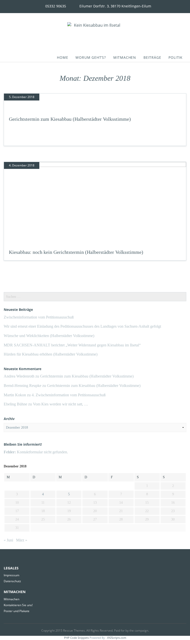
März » (21, 540)
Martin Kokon (15, 395)
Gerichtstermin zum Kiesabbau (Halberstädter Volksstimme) (70, 119)
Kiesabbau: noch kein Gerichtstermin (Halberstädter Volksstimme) (76, 252)
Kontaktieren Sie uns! (18, 605)
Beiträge (152, 57)
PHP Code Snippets (76, 638)
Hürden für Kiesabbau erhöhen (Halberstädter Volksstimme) (50, 354)
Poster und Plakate (16, 611)
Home (62, 57)
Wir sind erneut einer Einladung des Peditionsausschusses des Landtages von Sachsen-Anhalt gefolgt (82, 326)
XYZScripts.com (116, 638)
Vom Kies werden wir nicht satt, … (60, 404)
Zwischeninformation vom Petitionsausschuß (39, 317)
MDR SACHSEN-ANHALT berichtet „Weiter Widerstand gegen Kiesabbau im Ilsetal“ (72, 345)
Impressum (11, 575)
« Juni (8, 540)
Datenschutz (12, 581)
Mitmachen (124, 57)
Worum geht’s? (90, 57)
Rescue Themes (74, 630)
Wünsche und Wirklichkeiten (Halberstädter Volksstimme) (49, 336)
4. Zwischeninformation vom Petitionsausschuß (69, 395)
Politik (175, 57)
